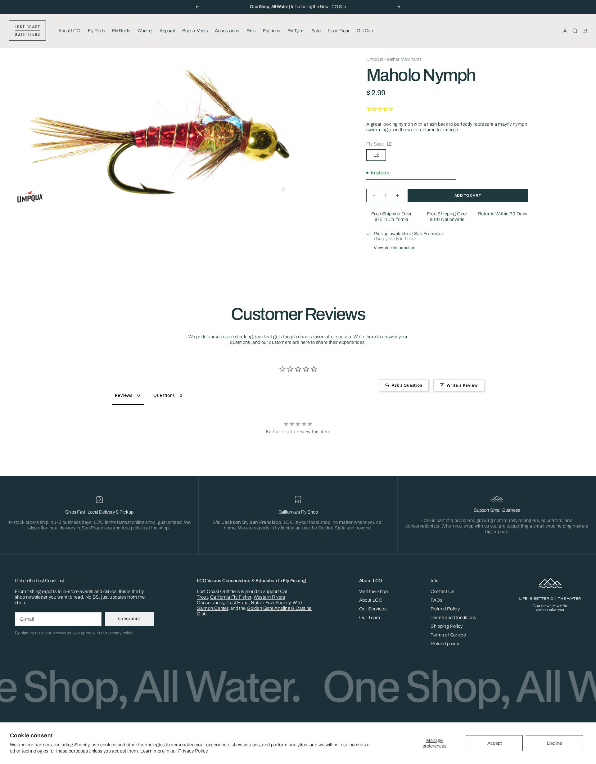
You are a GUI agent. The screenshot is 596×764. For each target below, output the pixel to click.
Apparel (167, 30)
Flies (250, 30)
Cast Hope (237, 602)
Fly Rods (96, 30)
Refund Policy (445, 608)
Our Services (373, 608)
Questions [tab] (164, 395)
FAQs (437, 600)
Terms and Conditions (453, 617)
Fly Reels (121, 30)
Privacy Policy (193, 750)
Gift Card (365, 30)
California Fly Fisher (230, 597)
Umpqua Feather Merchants (393, 59)
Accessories (227, 30)
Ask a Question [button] (407, 385)
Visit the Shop (373, 591)
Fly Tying (296, 30)
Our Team (369, 617)
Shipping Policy (447, 626)
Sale (316, 30)
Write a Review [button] (462, 385)
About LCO (69, 30)
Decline (554, 743)
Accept (494, 743)
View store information (394, 247)
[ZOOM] (283, 190)
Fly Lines (271, 30)
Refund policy (445, 643)
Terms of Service (448, 634)
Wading (145, 30)
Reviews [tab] (124, 395)
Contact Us (442, 591)
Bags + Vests (194, 30)
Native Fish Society (270, 602)
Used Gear (339, 30)
